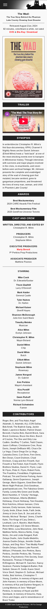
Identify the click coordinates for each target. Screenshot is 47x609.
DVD (11, 32)
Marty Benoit (23, 249)
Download (32, 32)
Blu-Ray (21, 32)
